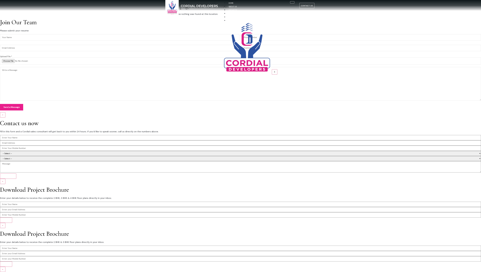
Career (232, 17)
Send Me (6, 220)
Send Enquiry (8, 176)
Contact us (234, 21)
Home (231, 3)
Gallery (232, 14)
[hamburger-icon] (292, 2)
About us (233, 7)
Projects (233, 10)
